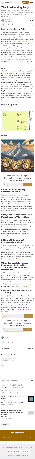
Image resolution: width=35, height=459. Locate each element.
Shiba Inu (28, 309)
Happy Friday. (5, 416)
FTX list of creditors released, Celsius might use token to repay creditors (12, 412)
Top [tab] (3, 380)
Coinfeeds (7, 19)
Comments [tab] (5, 360)
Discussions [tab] (14, 380)
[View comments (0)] (8, 25)
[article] (17, 389)
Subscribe (25, 2)
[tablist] (8, 360)
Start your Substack (13, 451)
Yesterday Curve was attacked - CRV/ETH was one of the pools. (12, 388)
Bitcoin (28, 41)
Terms (20, 447)
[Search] (32, 380)
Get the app (25, 451)
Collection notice (27, 447)
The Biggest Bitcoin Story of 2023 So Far (12, 398)
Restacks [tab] (12, 360)
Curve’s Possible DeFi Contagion (12, 385)
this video (19, 41)
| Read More (14, 210)
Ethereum (11, 73)
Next (29, 348)
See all (5, 424)
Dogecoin (19, 309)
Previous (6, 348)
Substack (9, 455)
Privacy (16, 447)
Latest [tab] (7, 380)
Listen (31, 20)
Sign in (31, 2)
